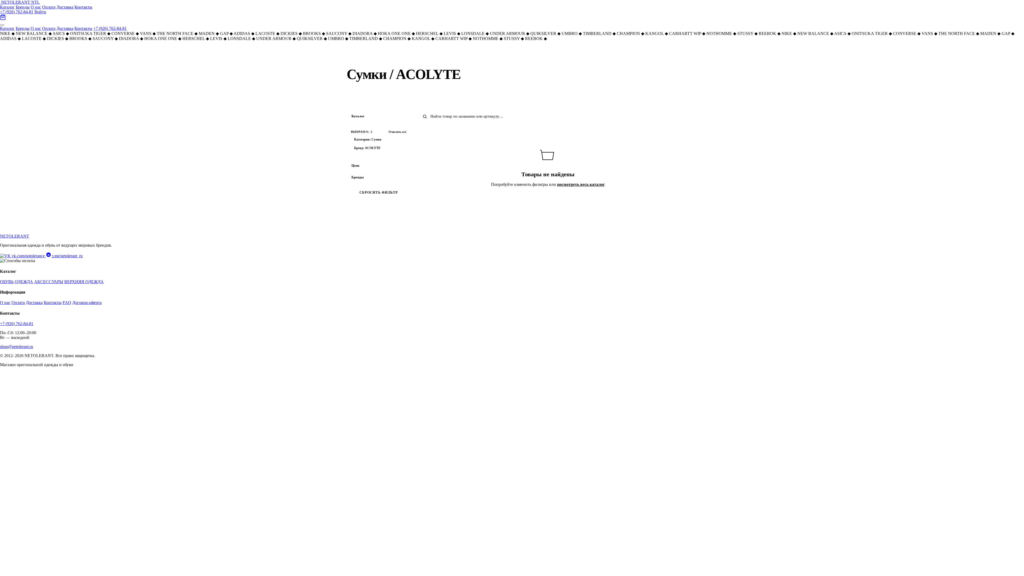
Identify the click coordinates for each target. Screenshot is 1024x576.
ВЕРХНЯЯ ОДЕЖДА (84, 281)
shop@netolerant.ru (16, 346)
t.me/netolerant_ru (67, 256)
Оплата (48, 7)
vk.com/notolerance (28, 256)
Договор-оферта (87, 302)
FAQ (67, 302)
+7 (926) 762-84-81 (16, 12)
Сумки (386, 56)
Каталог (7, 7)
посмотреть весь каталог (581, 184)
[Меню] (2, 25)
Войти (40, 12)
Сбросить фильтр (378, 192)
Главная (352, 56)
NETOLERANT (14, 236)
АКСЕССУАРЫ (48, 281)
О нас (36, 7)
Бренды (23, 7)
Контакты (83, 7)
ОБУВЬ (7, 281)
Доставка (65, 7)
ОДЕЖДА (24, 281)
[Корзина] (3, 19)
